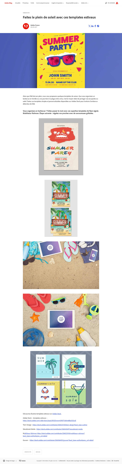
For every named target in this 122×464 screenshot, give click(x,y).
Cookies (109, 460)
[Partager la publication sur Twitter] (89, 26)
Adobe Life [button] (84, 3)
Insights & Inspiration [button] (57, 3)
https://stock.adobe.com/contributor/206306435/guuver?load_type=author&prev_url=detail (61, 440)
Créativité (26, 12)
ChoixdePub (116, 460)
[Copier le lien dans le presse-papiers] (98, 26)
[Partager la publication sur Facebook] (95, 26)
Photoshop (25, 3)
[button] (9, 461)
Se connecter (111, 3)
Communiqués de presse (42, 3)
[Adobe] (117, 3)
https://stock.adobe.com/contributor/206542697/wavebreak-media (60, 429)
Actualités (17, 3)
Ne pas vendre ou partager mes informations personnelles (80, 460)
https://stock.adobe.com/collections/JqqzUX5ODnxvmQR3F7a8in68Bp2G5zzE (49, 421)
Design (38, 452)
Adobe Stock (56, 414)
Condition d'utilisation (100, 460)
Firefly (32, 3)
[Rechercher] (106, 3)
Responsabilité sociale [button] (72, 3)
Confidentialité (62, 460)
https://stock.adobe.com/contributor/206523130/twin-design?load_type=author (60, 425)
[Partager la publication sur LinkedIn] (92, 26)
